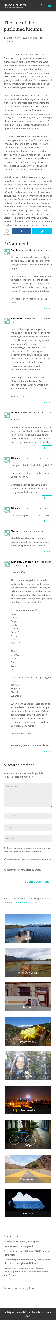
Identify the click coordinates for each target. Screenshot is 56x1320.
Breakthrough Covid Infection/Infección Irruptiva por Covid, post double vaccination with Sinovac (26, 1271)
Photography (28, 1042)
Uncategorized (37, 37)
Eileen (10, 37)
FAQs (28, 1145)
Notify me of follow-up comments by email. (29, 859)
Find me (28, 1213)
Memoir (28, 1007)
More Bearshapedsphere (19, 1288)
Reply (47, 308)
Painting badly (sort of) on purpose (21, 1241)
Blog (28, 938)
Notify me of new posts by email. (24, 869)
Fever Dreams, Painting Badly (19, 1246)
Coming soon (28, 1179)
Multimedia (28, 1110)
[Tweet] (42, 231)
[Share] (21, 231)
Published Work (28, 973)
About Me (28, 1076)
